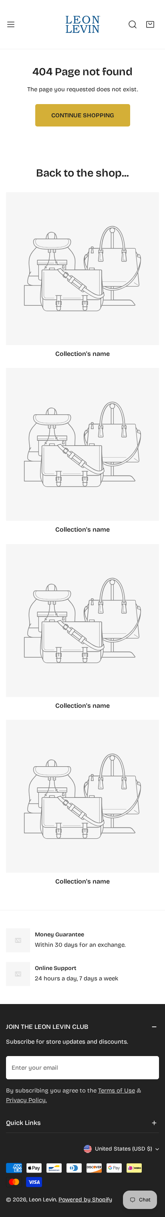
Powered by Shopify (85, 1199)
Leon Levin (42, 1199)
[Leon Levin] (82, 24)
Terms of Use (116, 1090)
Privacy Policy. (26, 1100)
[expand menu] (11, 24)
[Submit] (148, 1067)
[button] (150, 24)
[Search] (132, 24)
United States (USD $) (123, 1148)
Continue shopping (82, 115)
